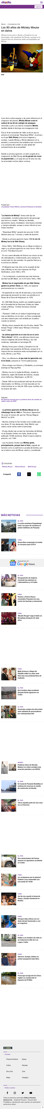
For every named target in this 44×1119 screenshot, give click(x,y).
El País (20, 521)
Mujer (8, 1077)
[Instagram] (15, 1093)
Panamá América (12, 1059)
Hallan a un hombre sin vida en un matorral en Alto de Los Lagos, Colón (30, 940)
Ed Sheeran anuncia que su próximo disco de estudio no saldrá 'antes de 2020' (21, 400)
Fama (20, 540)
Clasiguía (25, 1077)
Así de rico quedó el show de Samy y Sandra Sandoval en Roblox (29, 898)
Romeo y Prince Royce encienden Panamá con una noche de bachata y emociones (30, 599)
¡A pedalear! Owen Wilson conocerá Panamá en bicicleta (21, 207)
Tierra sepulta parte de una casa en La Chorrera (30, 804)
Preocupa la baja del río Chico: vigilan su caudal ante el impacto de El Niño (29, 978)
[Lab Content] (22, 1049)
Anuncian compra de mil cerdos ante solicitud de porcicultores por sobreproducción (30, 711)
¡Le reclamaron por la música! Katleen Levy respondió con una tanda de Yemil (29, 879)
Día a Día (9, 1071)
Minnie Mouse (20, 466)
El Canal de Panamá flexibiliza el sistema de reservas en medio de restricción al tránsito (30, 786)
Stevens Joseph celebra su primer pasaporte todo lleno (28, 958)
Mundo (20, 762)
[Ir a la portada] (6, 2)
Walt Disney (32, 466)
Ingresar (38, 6)
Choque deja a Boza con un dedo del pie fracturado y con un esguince (29, 921)
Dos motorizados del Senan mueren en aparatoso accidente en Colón (30, 860)
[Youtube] (31, 1093)
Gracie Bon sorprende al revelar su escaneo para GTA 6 (30, 543)
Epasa (24, 1059)
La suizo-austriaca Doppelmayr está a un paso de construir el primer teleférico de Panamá (30, 526)
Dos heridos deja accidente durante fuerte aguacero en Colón (28, 692)
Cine (23, 1071)
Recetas (25, 1065)
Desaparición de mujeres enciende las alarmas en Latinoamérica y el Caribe (27, 580)
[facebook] (7, 1093)
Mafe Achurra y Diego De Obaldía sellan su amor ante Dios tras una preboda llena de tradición (29, 674)
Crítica (8, 1065)
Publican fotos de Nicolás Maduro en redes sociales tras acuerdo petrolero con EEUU (29, 767)
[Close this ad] (42, 1107)
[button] (19, 474)
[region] (22, 16)
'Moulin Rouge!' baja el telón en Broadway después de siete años (30, 618)
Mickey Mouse (7, 466)
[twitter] (23, 1093)
